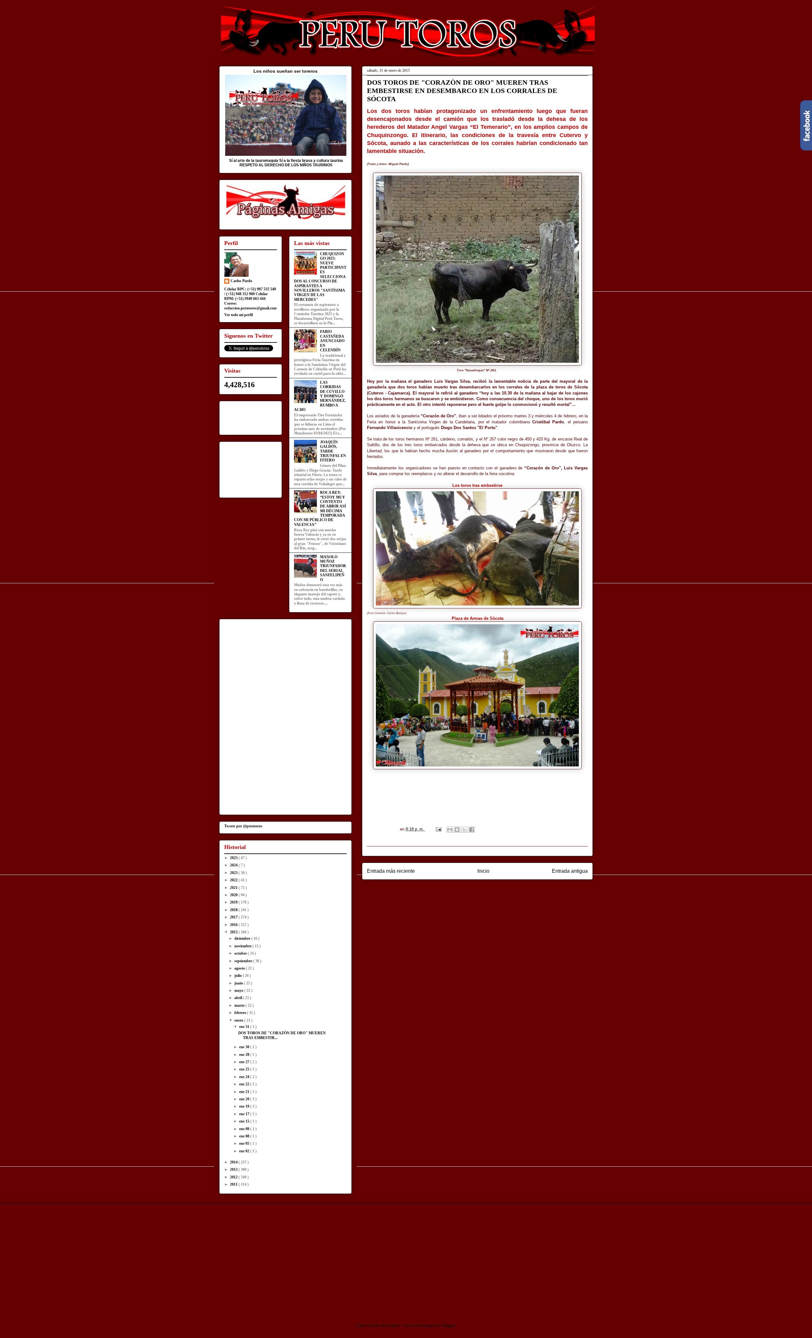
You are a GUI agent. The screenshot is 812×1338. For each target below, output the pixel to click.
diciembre (242, 938)
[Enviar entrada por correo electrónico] (438, 829)
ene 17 (244, 1114)
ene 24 (244, 1077)
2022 (234, 880)
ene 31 (244, 1026)
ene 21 (244, 1092)
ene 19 (244, 1106)
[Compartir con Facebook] (471, 829)
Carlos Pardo (241, 281)
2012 (234, 1177)
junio (239, 983)
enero (239, 1020)
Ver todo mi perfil (238, 315)
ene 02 (244, 1151)
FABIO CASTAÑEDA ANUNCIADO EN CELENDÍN (332, 340)
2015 (234, 932)
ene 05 (244, 1143)
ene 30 (244, 1047)
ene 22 (244, 1084)
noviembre (243, 946)
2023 (234, 873)
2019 (234, 902)
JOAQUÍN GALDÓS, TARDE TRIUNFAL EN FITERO (333, 451)
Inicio (483, 871)
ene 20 (244, 1099)
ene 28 (244, 1054)
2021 (234, 887)
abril (238, 998)
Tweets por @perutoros (243, 826)
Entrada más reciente (391, 871)
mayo (239, 990)
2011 (234, 1184)
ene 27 (244, 1062)
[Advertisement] (272, 1257)
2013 (234, 1169)
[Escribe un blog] (457, 829)
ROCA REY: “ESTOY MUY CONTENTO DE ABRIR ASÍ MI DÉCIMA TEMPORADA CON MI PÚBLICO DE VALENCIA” (320, 508)
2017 (234, 917)
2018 (234, 910)
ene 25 (244, 1069)
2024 (234, 865)
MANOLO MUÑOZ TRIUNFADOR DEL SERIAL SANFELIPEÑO (333, 568)
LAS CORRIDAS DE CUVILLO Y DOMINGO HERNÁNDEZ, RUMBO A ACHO (320, 396)
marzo (240, 1005)
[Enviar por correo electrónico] (450, 829)
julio (238, 975)
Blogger (448, 1325)
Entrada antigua (570, 871)
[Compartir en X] (464, 829)
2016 (234, 925)
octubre (241, 953)
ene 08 (244, 1136)
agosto (240, 968)
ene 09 (244, 1129)
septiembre (243, 961)
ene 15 (244, 1121)
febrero (240, 1012)
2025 (234, 858)
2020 (234, 895)
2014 (234, 1162)
